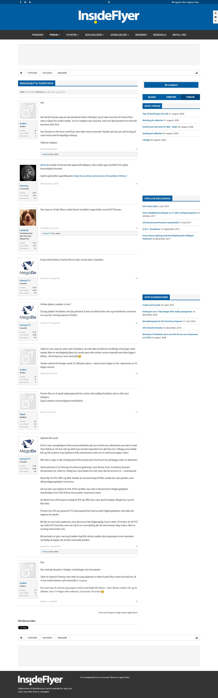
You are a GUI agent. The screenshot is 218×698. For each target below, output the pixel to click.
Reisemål (30, 91)
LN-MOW (24, 230)
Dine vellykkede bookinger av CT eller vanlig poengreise (170, 212)
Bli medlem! (171, 84)
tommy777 (46, 233)
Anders (48, 91)
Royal (22, 414)
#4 (137, 278)
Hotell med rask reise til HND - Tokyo (160, 126)
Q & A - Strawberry (152, 229)
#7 (137, 412)
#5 (137, 323)
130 (35, 421)
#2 (137, 183)
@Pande (44, 164)
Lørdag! (146, 139)
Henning (46, 154)
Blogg (152, 97)
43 (35, 427)
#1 (137, 149)
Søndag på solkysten (153, 133)
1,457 (34, 243)
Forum (190, 97)
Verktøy (171, 97)
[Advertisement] (171, 168)
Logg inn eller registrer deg (186, 2)
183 (35, 293)
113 (35, 198)
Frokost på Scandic (152, 305)
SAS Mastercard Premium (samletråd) (161, 222)
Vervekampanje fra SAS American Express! (163, 321)
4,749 (34, 287)
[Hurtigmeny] (197, 72)
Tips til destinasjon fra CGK (156, 113)
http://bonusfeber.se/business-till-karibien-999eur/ (100, 175)
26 (35, 130)
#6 (137, 373)
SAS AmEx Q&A (150, 206)
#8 (137, 546)
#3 (137, 228)
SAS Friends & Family (153, 327)
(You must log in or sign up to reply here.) (118, 612)
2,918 (34, 193)
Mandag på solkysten (153, 120)
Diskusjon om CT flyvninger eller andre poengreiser (168, 311)
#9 (137, 601)
